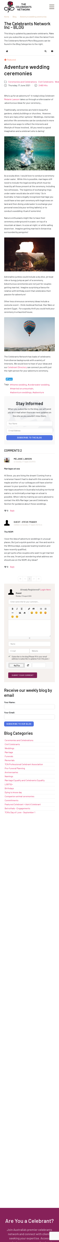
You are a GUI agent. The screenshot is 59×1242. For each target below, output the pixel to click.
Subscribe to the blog (29, 437)
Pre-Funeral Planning (15, 768)
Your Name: (10, 702)
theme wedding (19, 384)
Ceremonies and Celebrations (22, 81)
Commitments (11, 800)
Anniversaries (11, 772)
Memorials (10, 760)
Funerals (9, 756)
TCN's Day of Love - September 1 (20, 812)
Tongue (45, 612)
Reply (12, 510)
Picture (33, 608)
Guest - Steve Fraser (25, 522)
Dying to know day (13, 792)
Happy (31, 612)
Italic (17, 608)
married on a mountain (22, 388)
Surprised (40, 612)
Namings (9, 776)
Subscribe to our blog (18, 724)
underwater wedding (39, 384)
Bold (12, 608)
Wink (17, 616)
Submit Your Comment (22, 675)
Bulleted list (40, 608)
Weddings (9, 748)
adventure (39, 392)
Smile (36, 612)
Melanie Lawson (11, 99)
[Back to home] (18, 7)
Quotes (19, 612)
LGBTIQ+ (9, 784)
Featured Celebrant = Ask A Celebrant (23, 804)
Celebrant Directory (17, 367)
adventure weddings (22, 392)
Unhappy (12, 616)
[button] (45, 51)
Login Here (45, 589)
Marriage (9, 752)
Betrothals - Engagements (17, 808)
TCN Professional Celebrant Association (24, 764)
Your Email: (9, 712)
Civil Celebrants (46, 81)
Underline (21, 608)
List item (12, 612)
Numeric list (45, 608)
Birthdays (9, 788)
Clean (24, 612)
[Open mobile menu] (52, 7)
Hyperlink (28, 608)
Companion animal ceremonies (19, 796)
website (16, 525)
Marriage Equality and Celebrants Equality (25, 780)
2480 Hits (43, 85)
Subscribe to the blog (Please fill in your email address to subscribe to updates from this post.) (30, 657)
